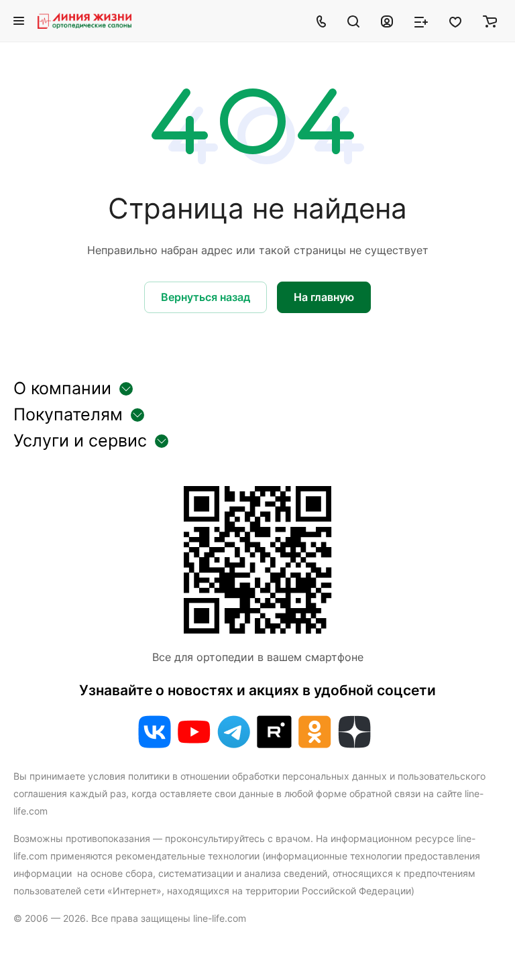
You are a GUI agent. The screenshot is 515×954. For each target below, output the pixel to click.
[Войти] (387, 20)
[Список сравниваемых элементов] (421, 20)
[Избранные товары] (455, 20)
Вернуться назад (205, 297)
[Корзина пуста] (490, 20)
